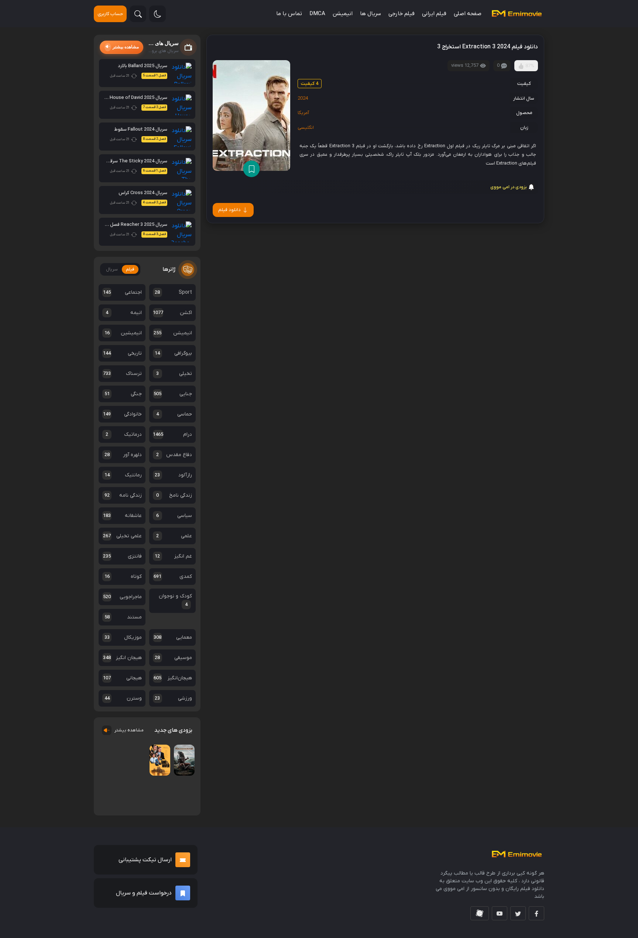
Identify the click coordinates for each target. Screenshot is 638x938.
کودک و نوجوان (175, 600)
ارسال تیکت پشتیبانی (145, 874)
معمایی (173, 637)
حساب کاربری (110, 14)
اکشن (172, 312)
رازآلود (173, 475)
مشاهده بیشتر (129, 730)
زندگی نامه (123, 495)
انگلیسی (306, 127)
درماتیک (124, 434)
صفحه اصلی (467, 13)
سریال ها (370, 13)
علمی (174, 535)
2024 (303, 98)
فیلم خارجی (401, 13)
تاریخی (122, 353)
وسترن (123, 698)
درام (172, 434)
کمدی (173, 576)
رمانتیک (123, 475)
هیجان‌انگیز (173, 678)
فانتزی (122, 556)
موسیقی (173, 657)
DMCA (317, 13)
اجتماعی (122, 292)
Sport (173, 292)
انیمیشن (343, 13)
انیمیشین (123, 333)
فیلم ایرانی (434, 13)
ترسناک (122, 373)
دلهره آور (123, 454)
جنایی (173, 393)
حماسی (174, 414)
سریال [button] (112, 269)
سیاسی (174, 515)
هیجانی (122, 678)
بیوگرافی (173, 353)
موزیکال (123, 637)
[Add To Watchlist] (251, 169)
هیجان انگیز (122, 657)
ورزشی (173, 698)
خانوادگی (122, 414)
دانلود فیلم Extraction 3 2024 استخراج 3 (487, 47)
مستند (123, 617)
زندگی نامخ (174, 495)
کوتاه (123, 576)
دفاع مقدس (174, 454)
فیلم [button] (130, 269)
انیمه (124, 312)
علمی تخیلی (122, 535)
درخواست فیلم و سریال (144, 907)
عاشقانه (122, 515)
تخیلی (174, 373)
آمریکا (303, 113)
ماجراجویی (122, 596)
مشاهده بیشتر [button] (126, 47)
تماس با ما (289, 13)
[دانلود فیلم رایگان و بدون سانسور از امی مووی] (516, 13)
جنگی (123, 393)
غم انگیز (173, 556)
